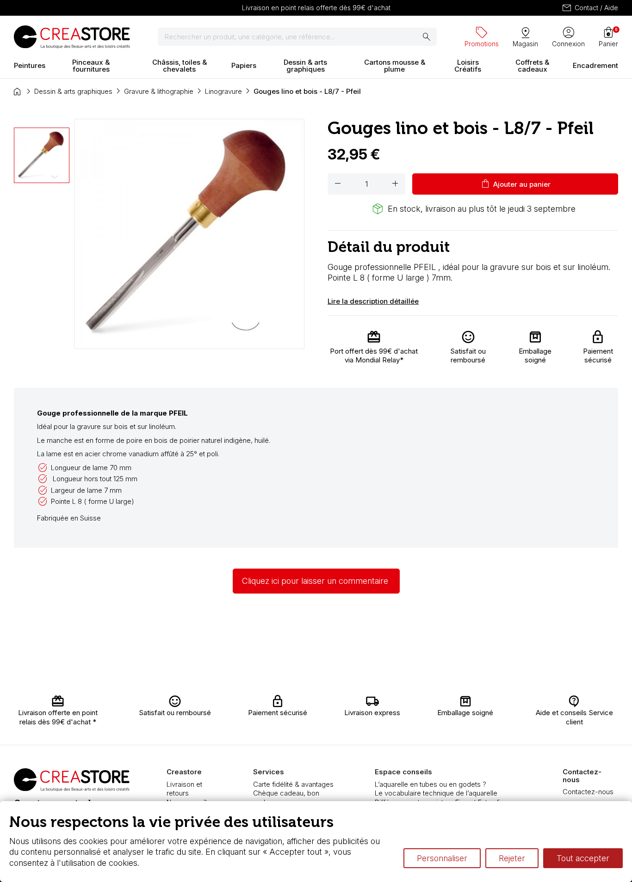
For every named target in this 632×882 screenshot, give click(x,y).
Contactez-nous (588, 791)
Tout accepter (583, 858)
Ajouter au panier (515, 184)
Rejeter (512, 858)
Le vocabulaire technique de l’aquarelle (436, 793)
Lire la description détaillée (373, 301)
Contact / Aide (589, 8)
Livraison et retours (184, 789)
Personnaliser (442, 858)
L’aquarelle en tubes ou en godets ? (430, 784)
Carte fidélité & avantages (293, 784)
